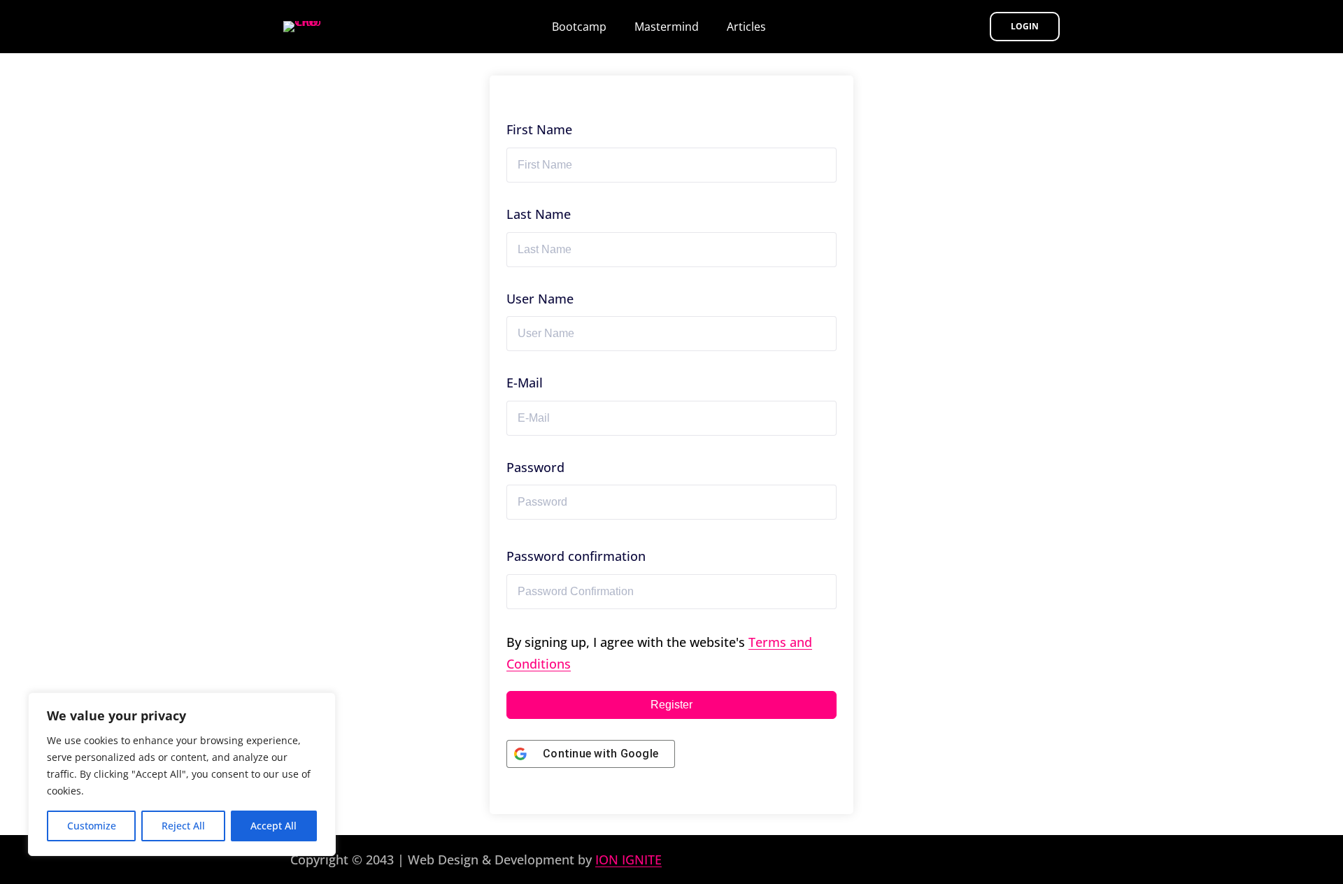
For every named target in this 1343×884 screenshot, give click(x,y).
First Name (539, 129)
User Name (540, 298)
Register (671, 705)
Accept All (273, 825)
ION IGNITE (628, 859)
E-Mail (524, 382)
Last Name (538, 214)
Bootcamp (579, 26)
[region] (182, 774)
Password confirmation (576, 556)
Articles (746, 26)
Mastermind (666, 26)
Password (535, 467)
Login (1025, 26)
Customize (91, 825)
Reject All (183, 825)
